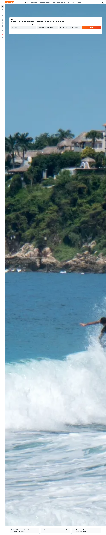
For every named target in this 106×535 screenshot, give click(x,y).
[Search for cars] (2, 12)
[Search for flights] (2, 6)
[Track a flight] (2, 23)
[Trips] (2, 30)
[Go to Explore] (2, 19)
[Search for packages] (2, 15)
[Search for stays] (2, 9)
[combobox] (14, 24)
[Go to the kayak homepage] (9, 2)
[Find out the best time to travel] (2, 26)
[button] (2, 2)
